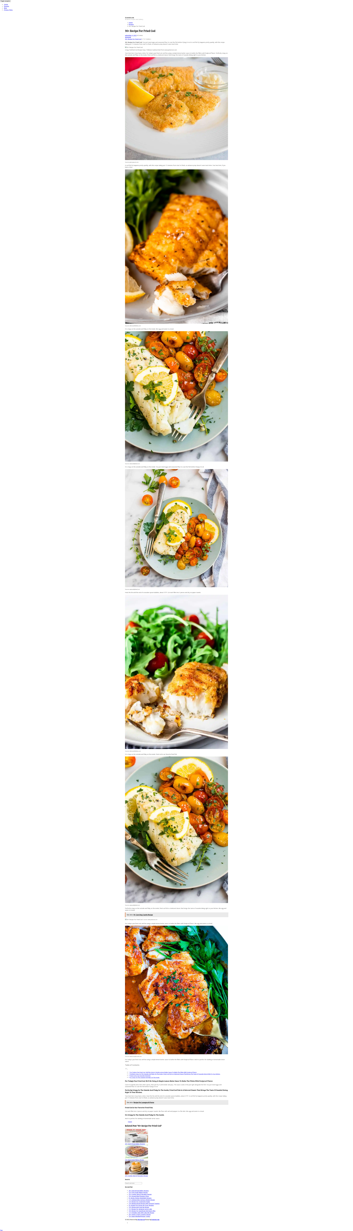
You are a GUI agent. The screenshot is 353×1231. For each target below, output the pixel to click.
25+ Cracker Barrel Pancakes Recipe (136, 1176)
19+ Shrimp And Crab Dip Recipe (139, 1207)
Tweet (130, 1122)
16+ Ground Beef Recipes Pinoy (139, 1196)
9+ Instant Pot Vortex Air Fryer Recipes (141, 1205)
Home (6, 4)
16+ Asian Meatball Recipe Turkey (139, 1216)
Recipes (6, 6)
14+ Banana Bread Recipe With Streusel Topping (144, 1203)
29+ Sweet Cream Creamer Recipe (140, 1214)
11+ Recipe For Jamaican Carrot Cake (140, 1209)
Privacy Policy (8, 10)
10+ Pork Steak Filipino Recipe (134, 1160)
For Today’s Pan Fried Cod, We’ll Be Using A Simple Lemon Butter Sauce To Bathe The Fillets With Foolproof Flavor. (163, 1072)
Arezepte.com (129, 17)
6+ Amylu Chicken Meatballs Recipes (140, 1198)
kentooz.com (155, 1219)
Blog (5, 8)
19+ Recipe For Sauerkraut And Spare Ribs (142, 1211)
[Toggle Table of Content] (126, 1069)
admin (127, 35)
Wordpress (141, 1219)
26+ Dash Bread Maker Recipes (135, 1144)
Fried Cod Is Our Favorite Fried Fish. (140, 1076)
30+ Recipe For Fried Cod (133, 39)
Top (1, 1230)
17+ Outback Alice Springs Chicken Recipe (142, 1200)
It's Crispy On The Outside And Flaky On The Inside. (145, 1077)
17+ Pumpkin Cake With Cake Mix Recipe (141, 1213)
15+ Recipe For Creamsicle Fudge (139, 1202)
